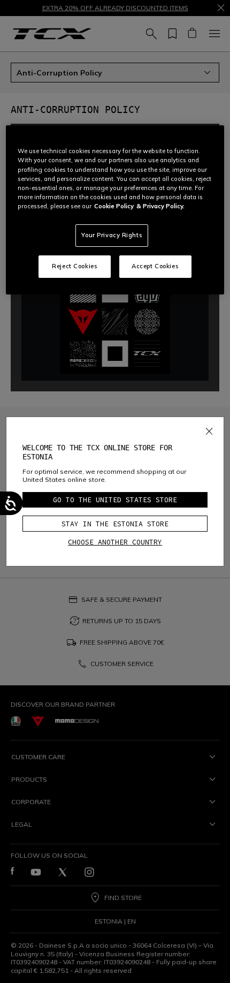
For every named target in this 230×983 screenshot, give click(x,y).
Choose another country (115, 542)
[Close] (209, 429)
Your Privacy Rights (111, 235)
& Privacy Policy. (160, 206)
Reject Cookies (74, 266)
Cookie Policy (114, 206)
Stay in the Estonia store (115, 523)
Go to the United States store (115, 499)
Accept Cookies (155, 266)
